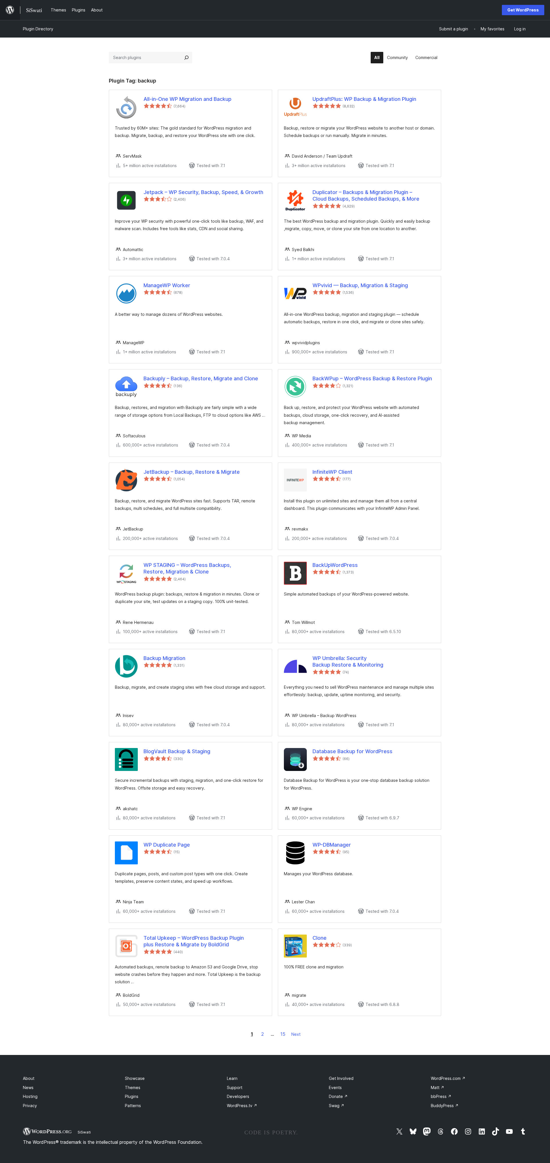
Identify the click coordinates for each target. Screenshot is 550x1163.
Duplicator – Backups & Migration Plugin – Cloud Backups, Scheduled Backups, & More (366, 195)
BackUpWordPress (335, 565)
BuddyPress (445, 1105)
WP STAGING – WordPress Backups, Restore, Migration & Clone (187, 568)
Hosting (30, 1096)
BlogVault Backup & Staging (177, 751)
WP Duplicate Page (167, 845)
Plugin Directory (38, 28)
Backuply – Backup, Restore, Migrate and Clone (201, 378)
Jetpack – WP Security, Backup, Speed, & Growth (203, 192)
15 (282, 1034)
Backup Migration (164, 658)
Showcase (135, 1078)
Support (234, 1087)
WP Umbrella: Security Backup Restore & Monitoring (348, 661)
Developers (238, 1096)
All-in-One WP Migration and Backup (187, 99)
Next (295, 1034)
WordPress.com (448, 1078)
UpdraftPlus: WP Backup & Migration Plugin (364, 99)
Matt (437, 1087)
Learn (232, 1078)
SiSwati (84, 1132)
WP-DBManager (332, 845)
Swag (336, 1105)
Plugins (131, 1096)
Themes (132, 1087)
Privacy (30, 1105)
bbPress (441, 1096)
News (28, 1087)
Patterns (133, 1105)
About (28, 1078)
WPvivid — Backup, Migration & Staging (360, 285)
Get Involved (341, 1078)
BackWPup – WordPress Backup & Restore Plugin (372, 378)
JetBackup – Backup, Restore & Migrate (192, 472)
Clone (320, 938)
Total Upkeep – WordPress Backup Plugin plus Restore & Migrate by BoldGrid (194, 941)
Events (335, 1087)
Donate (338, 1096)
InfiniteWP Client (332, 472)
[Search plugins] (186, 57)
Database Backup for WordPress (352, 751)
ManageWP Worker (167, 285)
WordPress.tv (242, 1105)
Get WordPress (523, 9)
